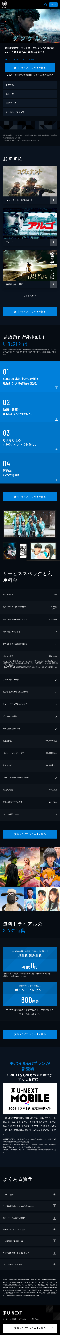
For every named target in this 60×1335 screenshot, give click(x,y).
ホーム (5, 1319)
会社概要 (13, 1319)
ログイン (53, 4)
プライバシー (23, 1319)
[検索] (46, 4)
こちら (50, 75)
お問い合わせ (35, 1319)
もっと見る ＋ (30, 295)
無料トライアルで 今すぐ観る (30, 67)
